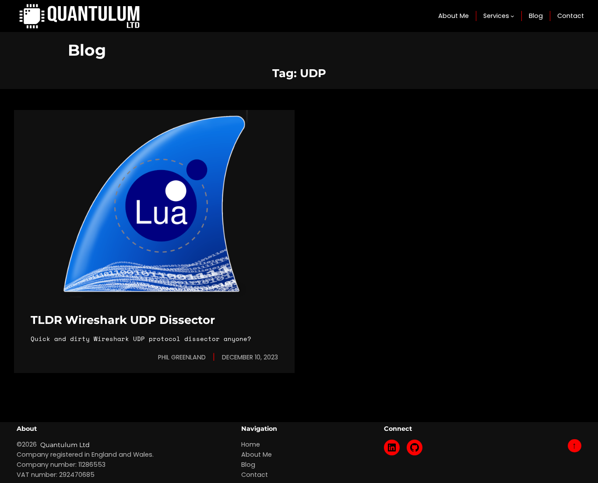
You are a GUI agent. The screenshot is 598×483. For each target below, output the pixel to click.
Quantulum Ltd (65, 445)
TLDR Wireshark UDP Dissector (123, 320)
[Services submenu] (512, 16)
